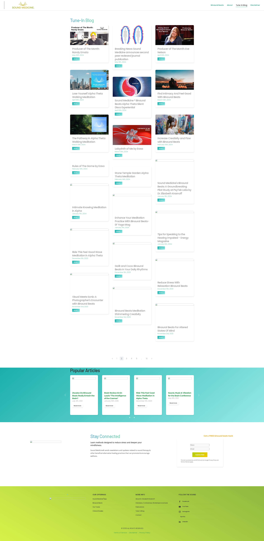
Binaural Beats (97, 503)
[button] (65, 395)
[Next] (151, 358)
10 (146, 358)
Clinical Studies (98, 511)
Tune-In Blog (241, 5)
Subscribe (199, 454)
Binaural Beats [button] (217, 5)
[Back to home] (23, 5)
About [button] (230, 5)
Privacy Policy (144, 532)
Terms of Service (120, 532)
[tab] (129, 417)
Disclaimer (255, 5)
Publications (140, 507)
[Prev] (112, 358)
